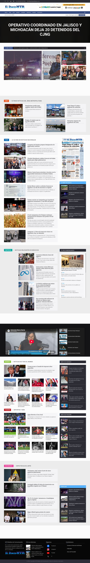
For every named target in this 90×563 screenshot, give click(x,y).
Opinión (23, 12)
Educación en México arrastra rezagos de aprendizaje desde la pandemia (76, 213)
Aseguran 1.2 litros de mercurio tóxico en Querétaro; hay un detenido (39, 232)
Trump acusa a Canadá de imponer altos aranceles (39, 367)
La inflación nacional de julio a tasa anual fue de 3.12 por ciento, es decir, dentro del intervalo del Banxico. (45, 260)
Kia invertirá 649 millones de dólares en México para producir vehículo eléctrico (45, 300)
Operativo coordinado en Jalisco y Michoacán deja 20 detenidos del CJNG (31, 48)
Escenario (39, 12)
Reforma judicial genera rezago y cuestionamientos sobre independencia (69, 291)
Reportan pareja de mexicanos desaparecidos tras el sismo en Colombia (76, 389)
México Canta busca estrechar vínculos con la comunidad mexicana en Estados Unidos (41, 173)
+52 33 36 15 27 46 (21, 1)
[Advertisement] (45, 90)
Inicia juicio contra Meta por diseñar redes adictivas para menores (44, 268)
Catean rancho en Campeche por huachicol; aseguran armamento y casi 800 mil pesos (40, 200)
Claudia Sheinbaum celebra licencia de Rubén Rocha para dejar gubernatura (41, 159)
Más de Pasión (66, 414)
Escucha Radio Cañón (9, 15)
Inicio (6, 12)
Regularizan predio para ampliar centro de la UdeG (33, 106)
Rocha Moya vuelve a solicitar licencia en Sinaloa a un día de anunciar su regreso (40, 186)
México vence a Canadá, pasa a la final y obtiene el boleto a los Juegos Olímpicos (76, 437)
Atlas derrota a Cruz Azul (35, 414)
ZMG (10, 12)
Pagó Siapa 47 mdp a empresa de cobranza (73, 106)
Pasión (34, 12)
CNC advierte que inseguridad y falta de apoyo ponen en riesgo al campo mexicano (76, 511)
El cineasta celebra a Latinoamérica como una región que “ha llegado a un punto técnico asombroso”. (33, 125)
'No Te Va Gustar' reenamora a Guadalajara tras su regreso (40, 499)
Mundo (18, 12)
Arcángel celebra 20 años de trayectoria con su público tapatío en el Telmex (40, 485)
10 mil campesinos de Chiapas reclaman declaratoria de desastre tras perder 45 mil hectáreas (40, 216)
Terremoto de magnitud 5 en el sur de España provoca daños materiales (76, 380)
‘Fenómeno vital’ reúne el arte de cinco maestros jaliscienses (39, 471)
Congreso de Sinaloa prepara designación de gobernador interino (41, 145)
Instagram (53, 549)
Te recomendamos (67, 250)
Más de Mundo (66, 362)
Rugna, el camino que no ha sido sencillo (32, 120)
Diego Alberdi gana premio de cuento (38, 512)
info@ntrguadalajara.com (34, 1)
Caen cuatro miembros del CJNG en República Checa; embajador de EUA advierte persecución (76, 398)
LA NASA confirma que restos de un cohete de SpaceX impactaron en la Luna (45, 285)
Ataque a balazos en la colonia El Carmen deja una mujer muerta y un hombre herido (72, 274)
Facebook (53, 545)
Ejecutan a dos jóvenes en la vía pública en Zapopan (70, 285)
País (14, 12)
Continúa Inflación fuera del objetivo (44, 255)
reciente (66, 183)
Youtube (53, 552)
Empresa (29, 12)
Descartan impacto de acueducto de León (74, 121)
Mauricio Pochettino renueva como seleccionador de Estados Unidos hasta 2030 (76, 454)
